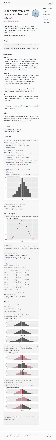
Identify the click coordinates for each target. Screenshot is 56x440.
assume (8, 209)
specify (8, 143)
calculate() (33, 59)
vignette (7, 419)
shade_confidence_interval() (13, 131)
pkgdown (47, 437)
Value (44, 17)
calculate (9, 147)
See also (45, 19)
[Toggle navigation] (50, 3)
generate (8, 162)
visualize (9, 172)
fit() (15, 65)
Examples (46, 22)
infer (5, 3)
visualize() (8, 28)
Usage (45, 11)
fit (6, 260)
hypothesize (9, 145)
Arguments (46, 14)
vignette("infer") (18, 35)
